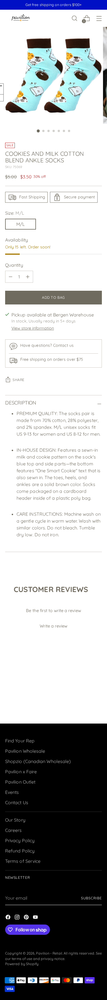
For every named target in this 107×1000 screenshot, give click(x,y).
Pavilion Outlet (20, 782)
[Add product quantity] (28, 276)
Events (12, 792)
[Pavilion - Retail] (21, 18)
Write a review (53, 626)
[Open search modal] (74, 18)
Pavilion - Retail (49, 953)
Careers (13, 830)
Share (19, 380)
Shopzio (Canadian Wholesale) (38, 761)
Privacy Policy (20, 840)
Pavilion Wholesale (25, 751)
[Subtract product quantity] (10, 276)
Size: (14, 213)
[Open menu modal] (99, 18)
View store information (32, 328)
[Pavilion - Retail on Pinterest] (26, 918)
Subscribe (91, 898)
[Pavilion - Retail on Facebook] (8, 918)
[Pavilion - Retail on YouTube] (36, 918)
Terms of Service (23, 861)
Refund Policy (20, 851)
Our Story (15, 820)
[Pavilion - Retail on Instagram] (17, 918)
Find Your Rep (20, 741)
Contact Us (16, 802)
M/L (20, 224)
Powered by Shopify (22, 964)
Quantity (14, 265)
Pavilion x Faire (21, 771)
